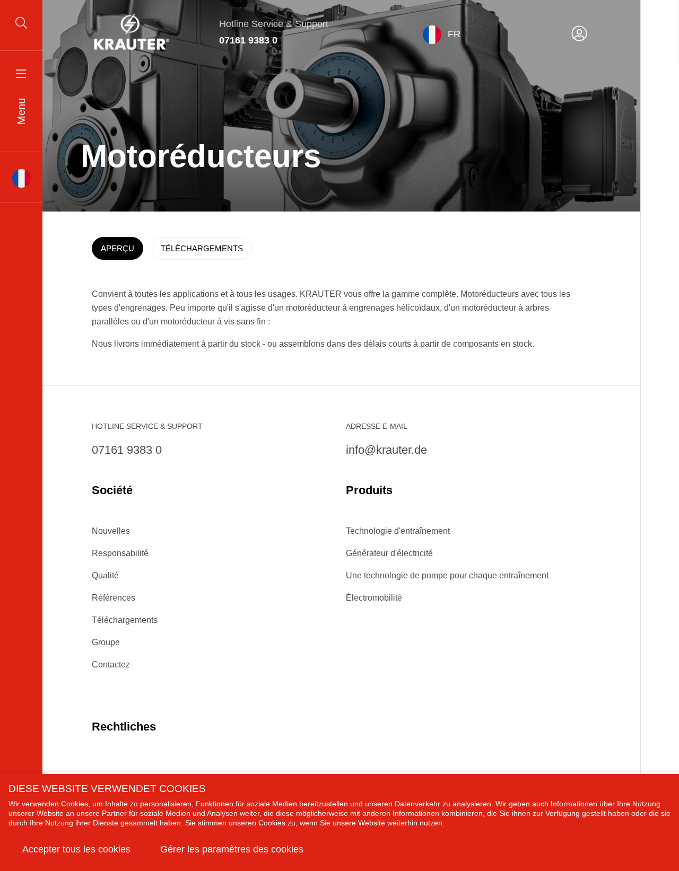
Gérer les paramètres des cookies (231, 849)
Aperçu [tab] (117, 248)
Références (113, 597)
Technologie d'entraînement (398, 530)
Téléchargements (125, 619)
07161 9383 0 (248, 40)
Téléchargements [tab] (202, 248)
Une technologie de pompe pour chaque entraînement (447, 575)
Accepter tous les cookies (76, 849)
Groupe (106, 642)
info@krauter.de (386, 449)
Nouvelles (111, 530)
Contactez (111, 664)
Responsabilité (120, 553)
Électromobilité (374, 597)
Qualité (105, 575)
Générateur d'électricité (389, 553)
